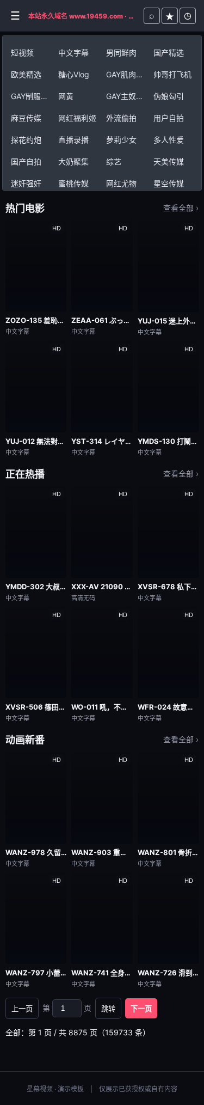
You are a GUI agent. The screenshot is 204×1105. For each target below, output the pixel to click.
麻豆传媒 (26, 118)
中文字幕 (73, 52)
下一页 (141, 1009)
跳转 (108, 1009)
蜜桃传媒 (73, 183)
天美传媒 (168, 161)
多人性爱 (168, 139)
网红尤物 (121, 183)
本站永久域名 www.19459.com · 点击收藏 (83, 16)
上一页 (22, 1009)
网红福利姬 (77, 118)
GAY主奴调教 (128, 96)
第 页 (66, 1007)
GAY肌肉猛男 (128, 74)
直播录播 (73, 139)
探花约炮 (26, 139)
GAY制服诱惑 (32, 96)
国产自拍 (26, 161)
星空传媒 (168, 183)
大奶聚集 (73, 161)
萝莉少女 (121, 139)
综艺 (113, 161)
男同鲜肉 (121, 52)
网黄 (65, 96)
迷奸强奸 (26, 183)
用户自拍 (168, 118)
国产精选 (168, 52)
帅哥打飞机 (172, 74)
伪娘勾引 (168, 96)
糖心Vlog (73, 74)
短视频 (22, 52)
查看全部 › (181, 207)
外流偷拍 (121, 118)
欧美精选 (26, 74)
